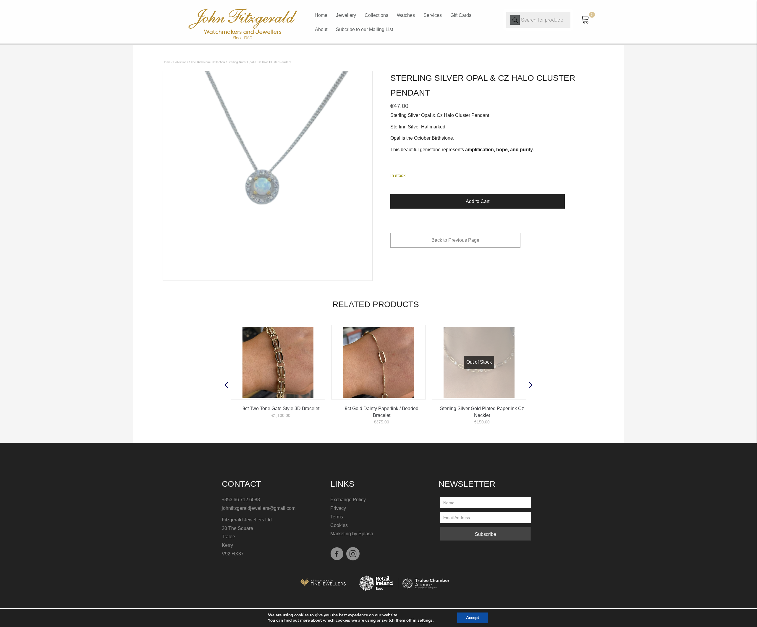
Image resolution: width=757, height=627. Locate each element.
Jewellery (346, 15)
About (321, 29)
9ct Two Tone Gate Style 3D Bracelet (280, 408)
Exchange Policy (348, 499)
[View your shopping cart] (585, 18)
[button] (485, 534)
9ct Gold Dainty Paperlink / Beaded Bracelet (381, 412)
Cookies (339, 525)
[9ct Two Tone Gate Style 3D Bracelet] (278, 362)
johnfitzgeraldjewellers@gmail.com (258, 508)
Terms (336, 516)
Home (321, 15)
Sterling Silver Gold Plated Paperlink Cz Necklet (482, 412)
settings (425, 620)
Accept (472, 617)
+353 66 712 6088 (241, 499)
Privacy (338, 508)
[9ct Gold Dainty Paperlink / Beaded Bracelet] (378, 362)
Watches (406, 15)
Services (432, 15)
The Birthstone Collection (208, 62)
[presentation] (226, 384)
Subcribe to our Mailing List (364, 29)
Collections (376, 15)
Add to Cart (477, 201)
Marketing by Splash (351, 533)
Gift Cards (460, 15)
